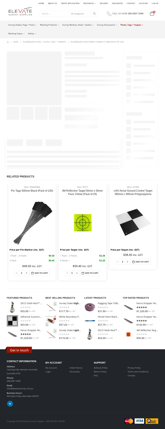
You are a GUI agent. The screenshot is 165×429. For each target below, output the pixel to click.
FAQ (96, 375)
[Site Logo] (19, 11)
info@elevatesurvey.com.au (20, 388)
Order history (76, 367)
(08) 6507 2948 (135, 13)
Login (48, 371)
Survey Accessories (106, 24)
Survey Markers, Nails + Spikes (77, 24)
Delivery (104, 3)
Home (41, 3)
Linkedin (10, 404)
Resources (88, 3)
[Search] (94, 13)
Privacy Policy (134, 367)
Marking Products (48, 24)
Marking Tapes (15, 33)
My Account (51, 367)
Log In (155, 3)
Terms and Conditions (138, 371)
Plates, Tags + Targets (131, 24)
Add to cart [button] (41, 273)
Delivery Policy (101, 367)
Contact (131, 3)
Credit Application (70, 3)
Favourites (117, 3)
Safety (31, 33)
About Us (52, 3)
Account (143, 3)
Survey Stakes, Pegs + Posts (21, 24)
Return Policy (100, 371)
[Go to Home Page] (8, 42)
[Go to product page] (12, 307)
